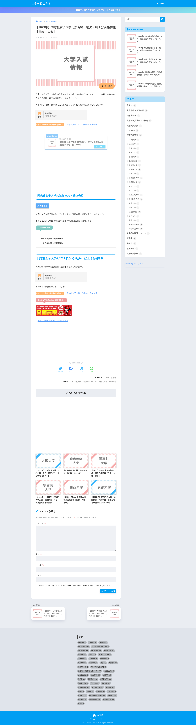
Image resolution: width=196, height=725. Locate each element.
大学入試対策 (134, 126)
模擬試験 (132, 248)
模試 (81, 691)
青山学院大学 (135, 229)
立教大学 (133, 216)
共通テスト (83, 667)
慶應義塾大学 (135, 178)
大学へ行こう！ (41, 3)
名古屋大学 (134, 169)
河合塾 (90, 691)
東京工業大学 (135, 195)
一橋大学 (133, 140)
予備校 (131, 105)
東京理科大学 (135, 199)
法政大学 (133, 208)
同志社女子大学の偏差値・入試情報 (81, 124)
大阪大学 (133, 174)
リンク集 (160, 3)
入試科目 (113, 663)
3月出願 (103, 642)
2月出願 (92, 642)
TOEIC (92, 654)
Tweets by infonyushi (134, 263)
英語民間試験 (134, 253)
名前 (39, 554)
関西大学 (133, 220)
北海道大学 (134, 161)
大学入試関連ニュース (138, 233)
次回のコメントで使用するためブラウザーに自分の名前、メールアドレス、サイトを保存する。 (75, 585)
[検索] (162, 19)
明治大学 (133, 186)
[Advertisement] (76, 169)
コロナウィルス (104, 654)
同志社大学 (134, 165)
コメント (41, 524)
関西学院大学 (135, 225)
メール (40, 565)
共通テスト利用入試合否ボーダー (89, 671)
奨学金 (131, 238)
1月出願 (82, 642)
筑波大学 (82, 695)
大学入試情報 (110, 377)
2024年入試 (109, 650)
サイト (38, 575)
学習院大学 (93, 679)
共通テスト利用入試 (98, 667)
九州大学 (133, 152)
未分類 (131, 243)
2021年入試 (83, 646)
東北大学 (133, 203)
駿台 (81, 703)
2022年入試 (83, 650)
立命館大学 (134, 212)
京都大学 (133, 157)
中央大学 (133, 148)
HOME (99, 715)
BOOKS (133, 130)
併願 (103, 663)
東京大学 (133, 191)
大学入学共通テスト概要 (139, 120)
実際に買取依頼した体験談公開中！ (53, 321)
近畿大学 (112, 695)
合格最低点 (83, 675)
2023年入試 (76, 381)
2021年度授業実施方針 (100, 646)
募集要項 (43, 206)
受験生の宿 (133, 116)
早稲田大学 (134, 182)
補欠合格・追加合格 (108, 381)
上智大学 (133, 144)
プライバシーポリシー (97, 719)
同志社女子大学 (90, 381)
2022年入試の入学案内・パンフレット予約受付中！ (98, 10)
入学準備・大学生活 (137, 110)
